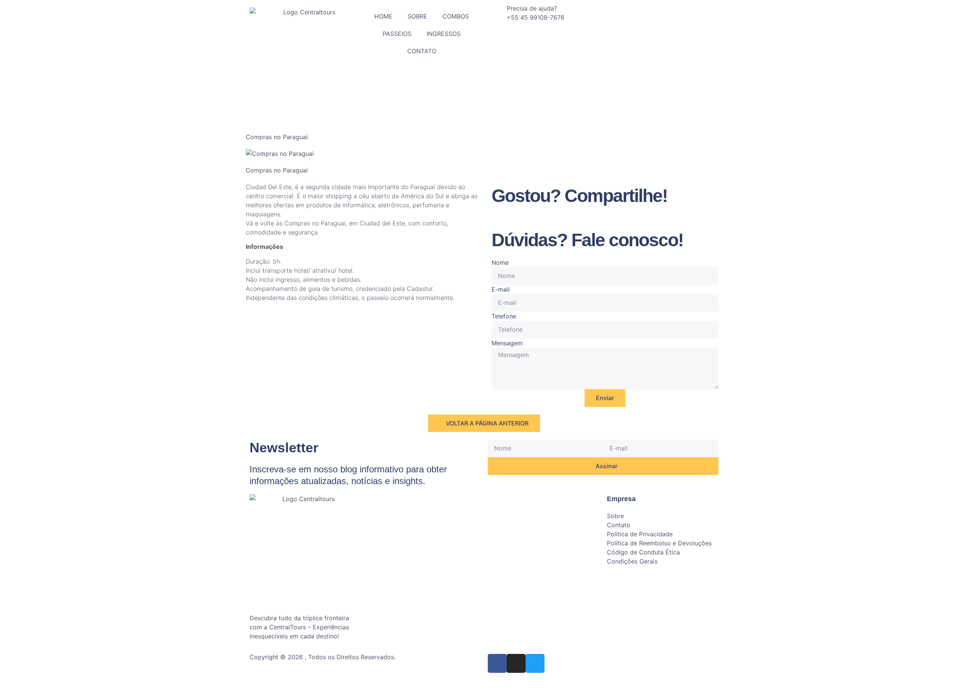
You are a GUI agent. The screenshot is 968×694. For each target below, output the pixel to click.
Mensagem (507, 343)
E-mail (501, 289)
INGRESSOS (444, 33)
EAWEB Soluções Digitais (335, 679)
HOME (383, 16)
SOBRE (417, 16)
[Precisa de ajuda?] (497, 13)
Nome (500, 262)
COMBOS (455, 16)
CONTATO (421, 51)
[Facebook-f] (497, 663)
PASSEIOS (397, 33)
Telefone (504, 316)
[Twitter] (535, 663)
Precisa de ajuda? (532, 8)
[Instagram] (516, 663)
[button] (494, 218)
